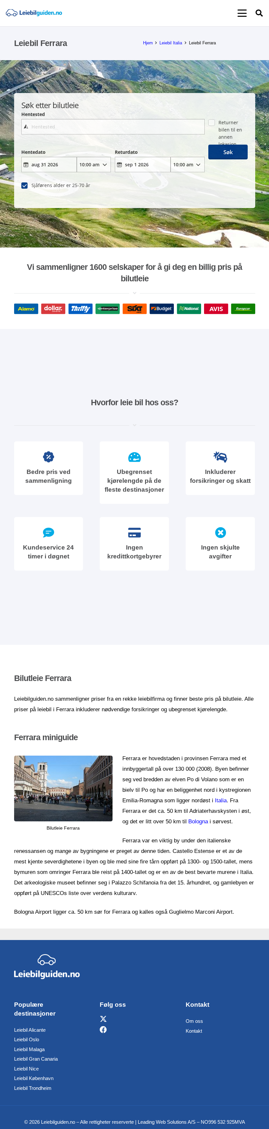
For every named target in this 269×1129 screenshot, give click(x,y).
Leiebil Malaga (29, 1049)
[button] (242, 13)
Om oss (194, 1021)
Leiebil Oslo (26, 1039)
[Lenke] (34, 13)
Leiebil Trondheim (33, 1088)
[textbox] (113, 126)
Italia (221, 800)
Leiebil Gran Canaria (36, 1059)
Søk (228, 152)
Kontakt (194, 1031)
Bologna (198, 821)
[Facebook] (103, 1030)
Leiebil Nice (26, 1068)
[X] (103, 1019)
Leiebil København (33, 1078)
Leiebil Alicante (30, 1030)
